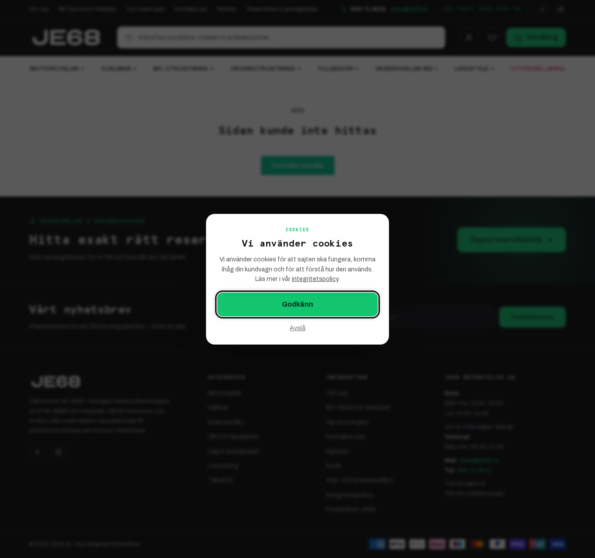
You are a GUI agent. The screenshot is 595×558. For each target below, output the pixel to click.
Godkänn (297, 304)
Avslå (297, 328)
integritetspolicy (315, 278)
